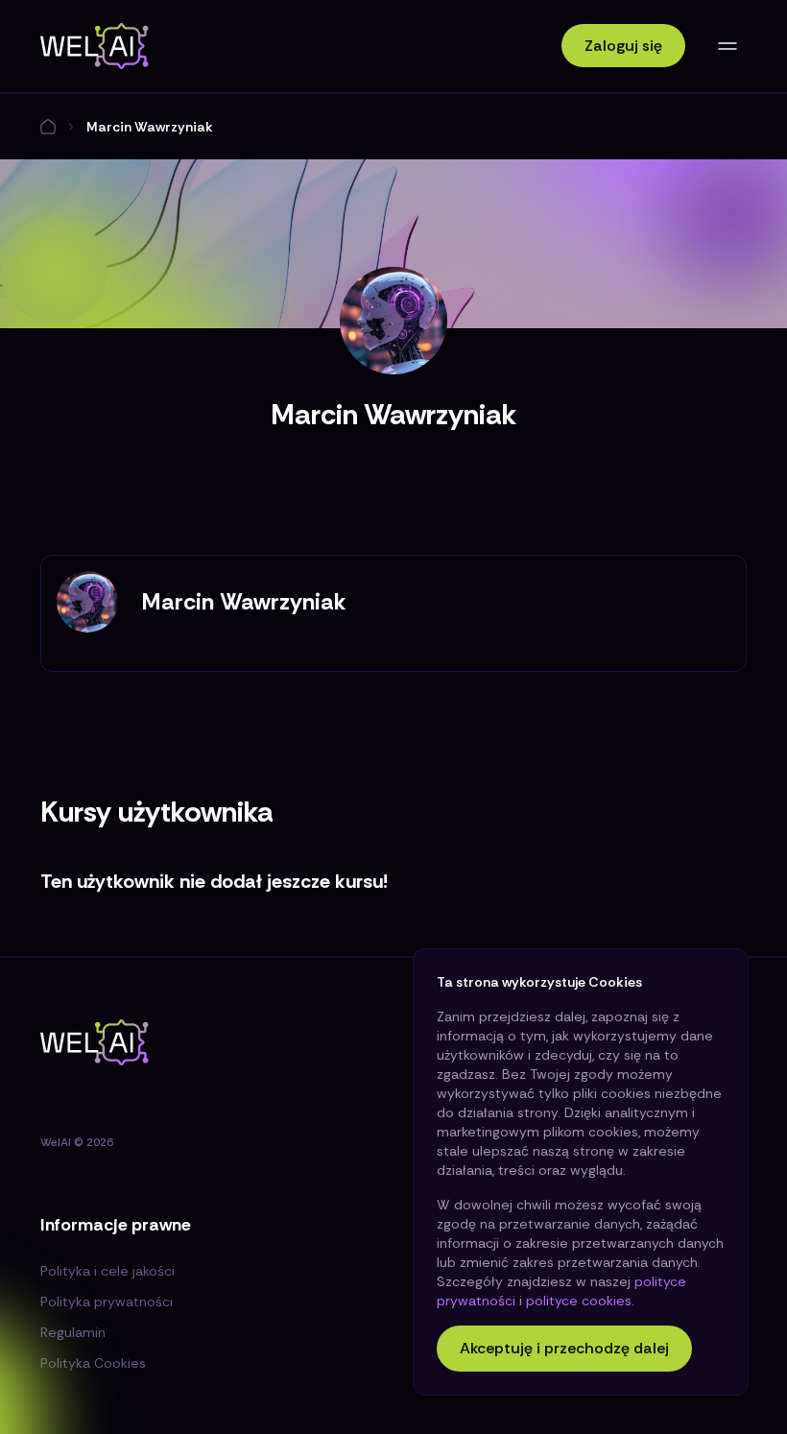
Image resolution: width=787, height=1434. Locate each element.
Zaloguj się (623, 46)
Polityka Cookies (93, 1363)
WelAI (55, 1142)
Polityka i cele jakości (107, 1270)
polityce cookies (579, 1300)
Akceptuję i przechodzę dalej (564, 1348)
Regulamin (73, 1332)
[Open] (727, 46)
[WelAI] (94, 46)
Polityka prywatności (106, 1301)
